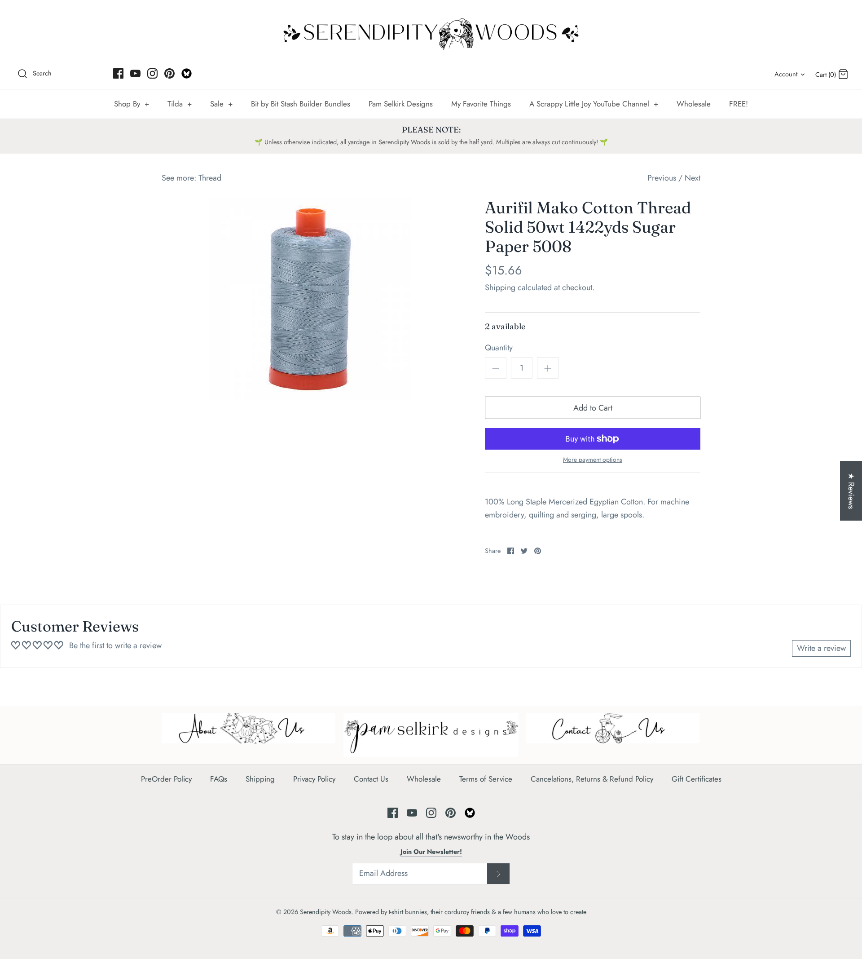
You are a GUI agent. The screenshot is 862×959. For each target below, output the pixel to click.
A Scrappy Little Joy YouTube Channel (593, 103)
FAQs (218, 778)
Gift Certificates (696, 778)
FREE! (738, 103)
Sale (221, 103)
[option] (310, 299)
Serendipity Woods (326, 911)
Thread (209, 178)
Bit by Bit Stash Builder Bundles (300, 103)
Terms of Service (485, 778)
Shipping (500, 287)
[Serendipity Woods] (431, 32)
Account (785, 74)
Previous (661, 178)
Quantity (499, 348)
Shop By (131, 103)
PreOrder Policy (166, 778)
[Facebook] (118, 73)
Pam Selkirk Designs (401, 103)
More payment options (592, 460)
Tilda (179, 103)
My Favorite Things (481, 103)
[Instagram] (152, 73)
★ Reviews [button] (851, 491)
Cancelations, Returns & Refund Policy (592, 778)
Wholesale (694, 103)
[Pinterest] (169, 73)
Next (692, 178)
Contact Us (371, 778)
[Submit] (498, 873)
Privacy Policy (314, 778)
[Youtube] (135, 73)
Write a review (821, 648)
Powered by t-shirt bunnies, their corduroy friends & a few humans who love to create (470, 911)
